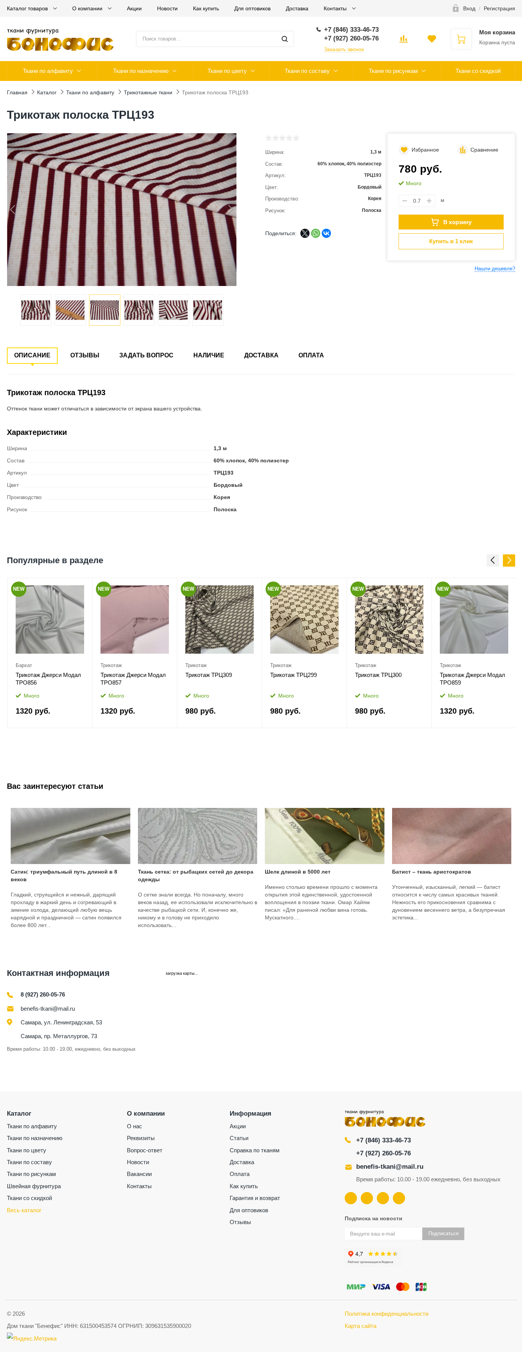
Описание (32, 355)
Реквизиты (141, 1138)
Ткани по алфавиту (48, 71)
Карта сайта (360, 1326)
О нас (134, 1126)
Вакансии (139, 1174)
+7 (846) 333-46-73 (383, 1140)
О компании (88, 8)
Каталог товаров (28, 8)
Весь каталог (24, 1210)
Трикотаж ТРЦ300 (378, 675)
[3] (282, 138)
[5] (296, 138)
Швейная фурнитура (34, 1186)
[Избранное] (67, 586)
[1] (268, 138)
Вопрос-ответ (144, 1150)
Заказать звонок (344, 49)
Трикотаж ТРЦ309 (208, 675)
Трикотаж (111, 665)
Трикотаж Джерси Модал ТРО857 (133, 679)
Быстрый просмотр (50, 619)
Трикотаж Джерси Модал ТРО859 (472, 679)
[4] (289, 138)
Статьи (239, 1138)
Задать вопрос (146, 355)
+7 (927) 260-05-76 (383, 1153)
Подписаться (443, 1233)
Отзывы (84, 355)
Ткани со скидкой (478, 71)
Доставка (297, 8)
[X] (305, 233)
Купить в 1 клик (451, 241)
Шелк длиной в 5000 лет (298, 872)
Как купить (206, 8)
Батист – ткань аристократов (431, 872)
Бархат (24, 665)
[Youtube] (367, 1198)
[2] (275, 138)
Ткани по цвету (227, 71)
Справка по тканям (254, 1150)
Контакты (336, 8)
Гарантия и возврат (255, 1198)
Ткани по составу (307, 71)
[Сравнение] (81, 586)
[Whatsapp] (399, 1198)
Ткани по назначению (141, 71)
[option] (50, 653)
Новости (167, 8)
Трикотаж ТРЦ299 (293, 675)
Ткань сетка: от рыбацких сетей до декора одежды (195, 875)
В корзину (457, 222)
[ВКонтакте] (326, 233)
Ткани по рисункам (393, 71)
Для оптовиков (252, 8)
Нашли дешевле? (495, 268)
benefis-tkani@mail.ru (48, 1008)
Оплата (311, 355)
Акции (134, 8)
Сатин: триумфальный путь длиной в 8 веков (64, 875)
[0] (403, 41)
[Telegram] (383, 1198)
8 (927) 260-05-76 (43, 994)
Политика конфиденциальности (386, 1313)
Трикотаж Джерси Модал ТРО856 (48, 679)
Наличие (208, 355)
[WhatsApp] (315, 233)
